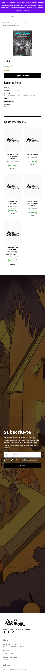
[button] (24, 110)
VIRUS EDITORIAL (29, 95)
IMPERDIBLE (12, 95)
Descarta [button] (25, 10)
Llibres (9, 23)
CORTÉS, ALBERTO (12, 206)
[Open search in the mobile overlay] (22, 16)
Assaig (14, 23)
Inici (4, 23)
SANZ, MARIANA (32, 208)
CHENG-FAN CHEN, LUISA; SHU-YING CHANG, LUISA (12, 257)
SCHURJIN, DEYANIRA (11, 90)
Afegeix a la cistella (23, 75)
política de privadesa (29, 460)
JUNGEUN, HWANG (32, 157)
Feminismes (20, 23)
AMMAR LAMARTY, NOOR (12, 161)
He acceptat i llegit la (21, 460)
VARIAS (19, 95)
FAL (5, 95)
